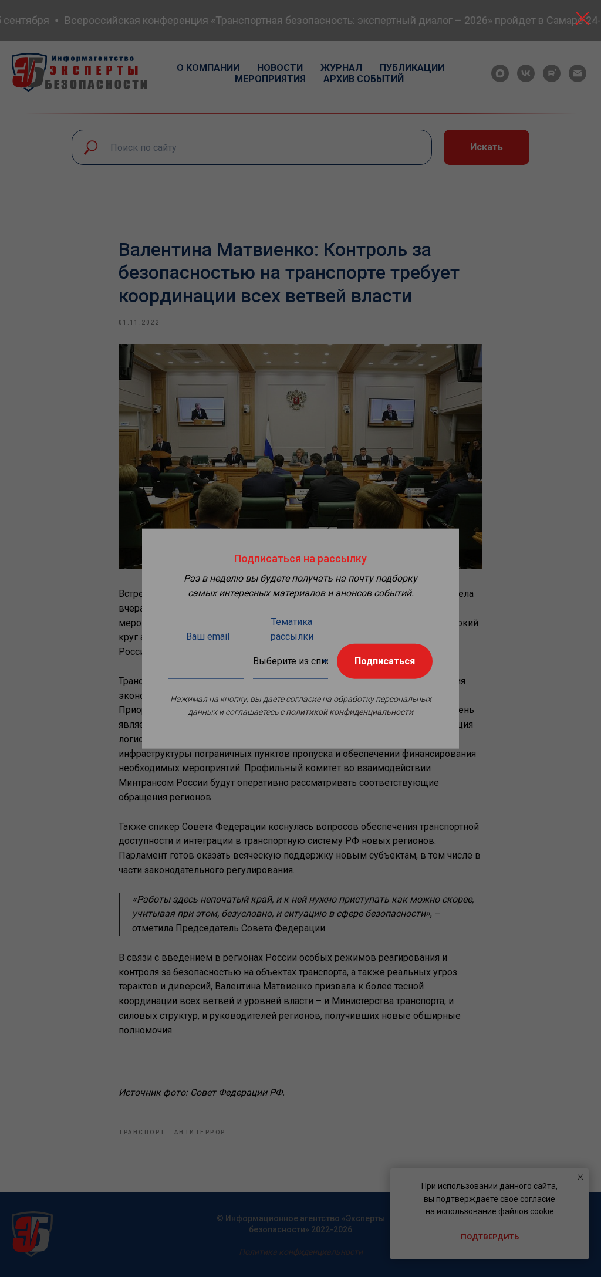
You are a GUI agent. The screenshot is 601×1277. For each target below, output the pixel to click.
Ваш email (207, 635)
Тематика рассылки (292, 628)
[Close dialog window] (582, 18)
